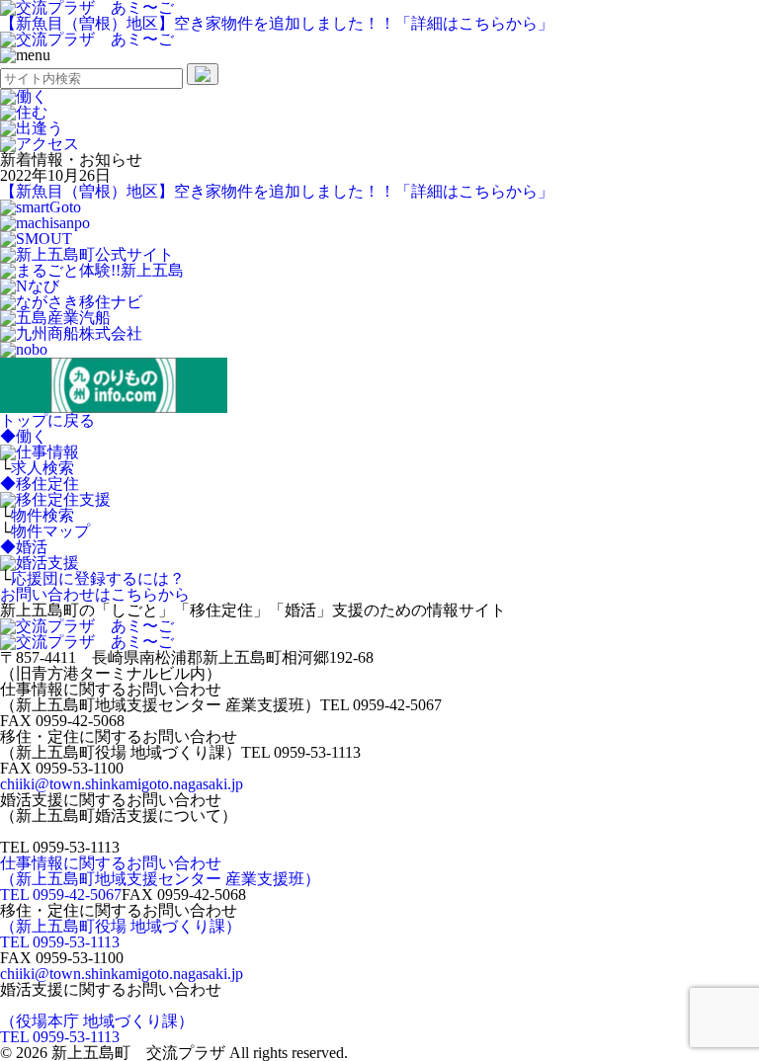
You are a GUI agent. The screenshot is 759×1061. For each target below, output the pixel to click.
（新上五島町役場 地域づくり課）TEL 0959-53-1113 (120, 934)
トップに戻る (47, 420)
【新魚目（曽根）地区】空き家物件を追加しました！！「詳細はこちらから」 (276, 23)
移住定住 (39, 483)
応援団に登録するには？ (98, 578)
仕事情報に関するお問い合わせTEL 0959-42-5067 (160, 879)
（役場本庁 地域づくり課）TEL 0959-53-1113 (97, 1029)
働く (23, 436)
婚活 (23, 546)
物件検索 (42, 515)
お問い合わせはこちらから (95, 594)
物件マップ (50, 531)
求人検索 (42, 467)
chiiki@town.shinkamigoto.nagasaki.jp (121, 783)
